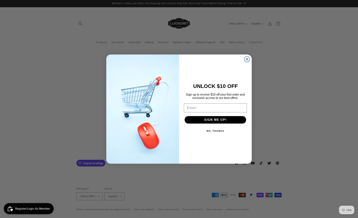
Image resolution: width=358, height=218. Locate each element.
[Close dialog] (247, 59)
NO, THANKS (215, 131)
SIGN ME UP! (215, 119)
